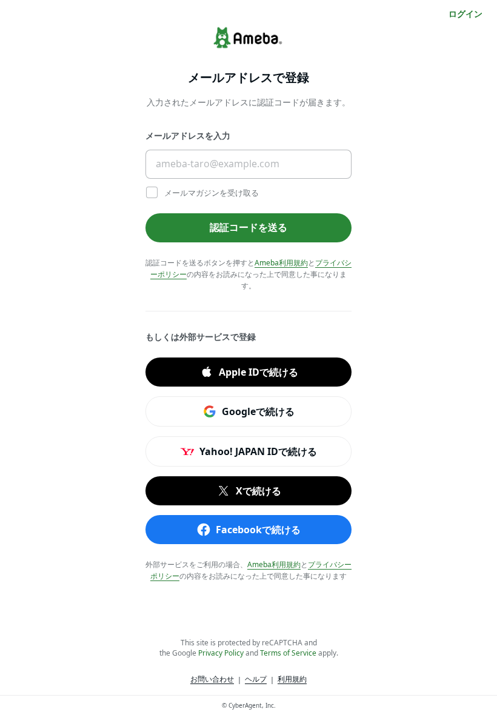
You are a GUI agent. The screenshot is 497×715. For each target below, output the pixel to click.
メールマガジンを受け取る (210, 192)
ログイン (465, 13)
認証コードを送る (248, 227)
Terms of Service (288, 653)
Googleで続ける (258, 410)
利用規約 (292, 679)
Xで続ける (258, 490)
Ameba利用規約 (281, 263)
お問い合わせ (212, 679)
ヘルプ (256, 679)
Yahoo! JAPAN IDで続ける (258, 450)
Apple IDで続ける (258, 371)
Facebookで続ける (258, 529)
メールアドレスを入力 (187, 135)
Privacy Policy (221, 653)
